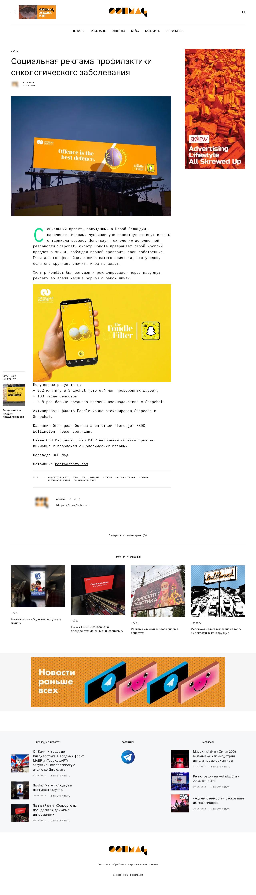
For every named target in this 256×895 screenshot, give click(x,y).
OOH (83, 477)
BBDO (75, 477)
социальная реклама (85, 480)
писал (69, 440)
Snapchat (94, 477)
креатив (107, 477)
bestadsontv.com (71, 464)
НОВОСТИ (196, 623)
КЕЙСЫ (15, 52)
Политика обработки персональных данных (128, 864)
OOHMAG (30, 82)
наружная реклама (125, 477)
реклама (143, 477)
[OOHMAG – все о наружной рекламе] (128, 12)
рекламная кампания (59, 480)
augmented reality (58, 477)
